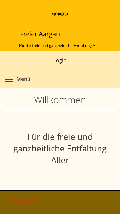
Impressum (23, 201)
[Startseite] (60, 12)
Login (60, 60)
